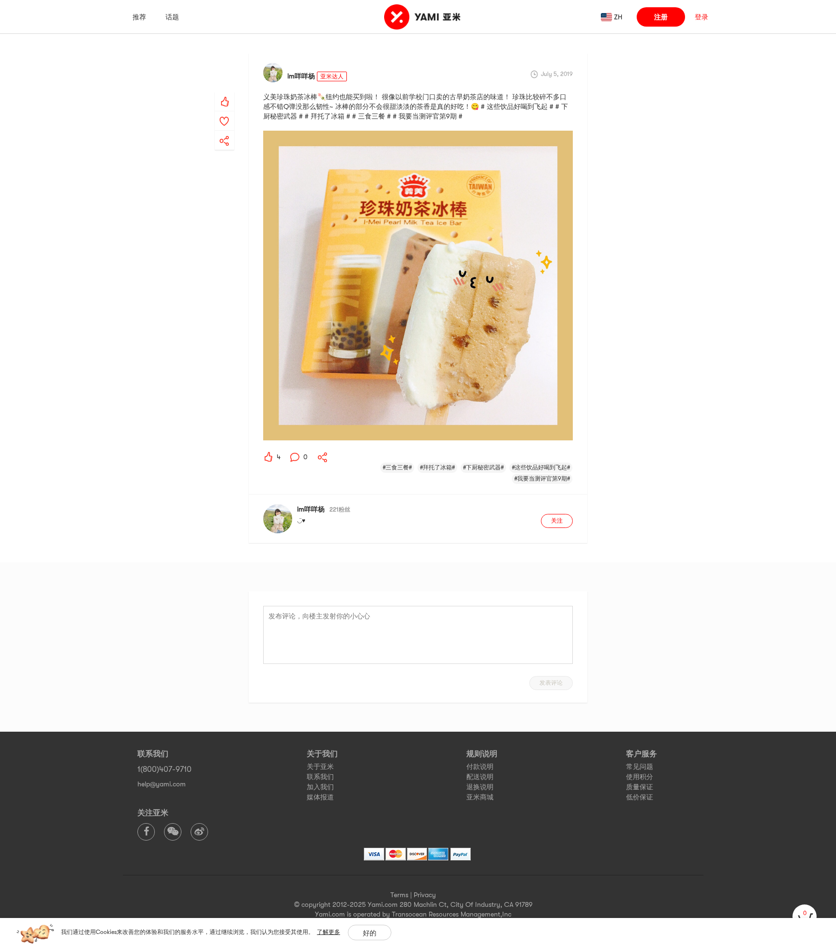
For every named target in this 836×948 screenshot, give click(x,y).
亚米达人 (331, 76)
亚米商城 (479, 797)
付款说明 (479, 766)
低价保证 (639, 797)
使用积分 (639, 777)
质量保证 (639, 787)
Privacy (425, 895)
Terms (399, 895)
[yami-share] (224, 131)
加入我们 (320, 787)
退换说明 (479, 787)
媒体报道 (320, 797)
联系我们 (320, 777)
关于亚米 (320, 766)
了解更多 (328, 932)
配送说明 (479, 777)
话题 (172, 17)
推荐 (139, 17)
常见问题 (639, 766)
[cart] (804, 916)
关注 (557, 520)
